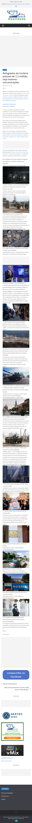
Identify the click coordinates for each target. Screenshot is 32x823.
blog (11, 85)
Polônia (5, 109)
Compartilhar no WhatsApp (9, 104)
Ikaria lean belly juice (6, 761)
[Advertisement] (16, 51)
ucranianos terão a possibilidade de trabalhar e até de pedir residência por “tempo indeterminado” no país (16, 136)
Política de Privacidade (7, 793)
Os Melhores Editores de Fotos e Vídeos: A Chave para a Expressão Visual (16, 4)
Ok (16, 820)
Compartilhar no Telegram (9, 106)
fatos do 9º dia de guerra (10, 684)
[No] (30, 819)
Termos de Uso (5, 796)
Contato (3, 799)
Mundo (4, 69)
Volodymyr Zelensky (8, 97)
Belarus (12, 128)
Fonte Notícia (6, 634)
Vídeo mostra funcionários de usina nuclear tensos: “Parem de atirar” (16, 688)
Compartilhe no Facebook (16, 675)
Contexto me (10, 758)
